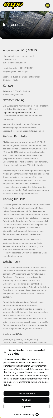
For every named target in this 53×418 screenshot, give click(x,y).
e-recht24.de (16, 334)
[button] (47, 5)
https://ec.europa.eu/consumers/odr (19, 112)
